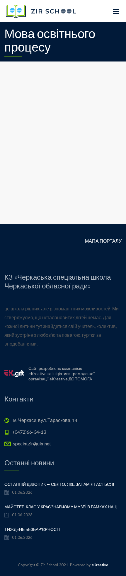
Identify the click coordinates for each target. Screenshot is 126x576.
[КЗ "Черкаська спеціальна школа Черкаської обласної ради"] (41, 11)
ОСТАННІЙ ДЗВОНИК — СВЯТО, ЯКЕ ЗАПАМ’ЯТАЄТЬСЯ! (59, 484)
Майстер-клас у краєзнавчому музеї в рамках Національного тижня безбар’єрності (63, 506)
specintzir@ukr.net (32, 443)
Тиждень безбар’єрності (32, 529)
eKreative (100, 565)
